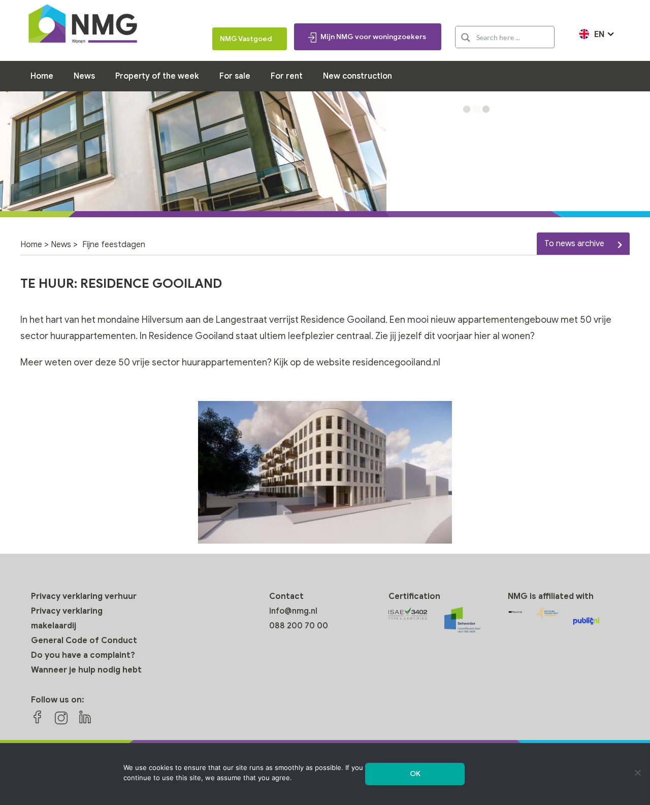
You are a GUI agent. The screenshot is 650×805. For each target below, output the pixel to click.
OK (415, 773)
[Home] (82, 25)
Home (31, 245)
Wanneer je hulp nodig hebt (86, 670)
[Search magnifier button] (466, 37)
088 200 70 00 (298, 626)
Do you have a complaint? (83, 655)
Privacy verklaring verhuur (84, 596)
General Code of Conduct (84, 640)
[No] (637, 772)
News (61, 245)
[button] (466, 109)
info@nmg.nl (293, 611)
